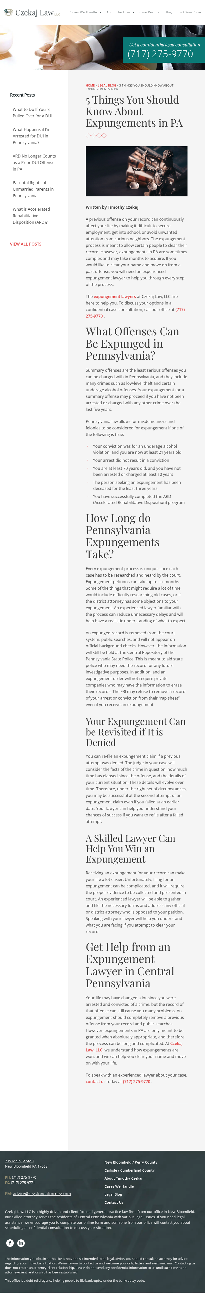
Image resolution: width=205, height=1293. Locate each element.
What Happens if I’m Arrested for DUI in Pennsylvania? (31, 136)
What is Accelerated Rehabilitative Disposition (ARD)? (31, 215)
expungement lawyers (115, 296)
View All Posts (26, 244)
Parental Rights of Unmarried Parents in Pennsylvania (33, 189)
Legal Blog (107, 85)
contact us (96, 1081)
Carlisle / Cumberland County (129, 1170)
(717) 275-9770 (160, 53)
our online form (90, 1222)
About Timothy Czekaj (123, 1178)
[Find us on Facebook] (10, 1243)
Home (90, 85)
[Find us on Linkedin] (21, 1243)
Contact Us (113, 1202)
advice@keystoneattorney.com (42, 1193)
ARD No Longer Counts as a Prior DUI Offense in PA (34, 162)
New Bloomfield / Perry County (131, 1162)
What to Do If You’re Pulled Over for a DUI (32, 113)
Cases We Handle (119, 1186)
